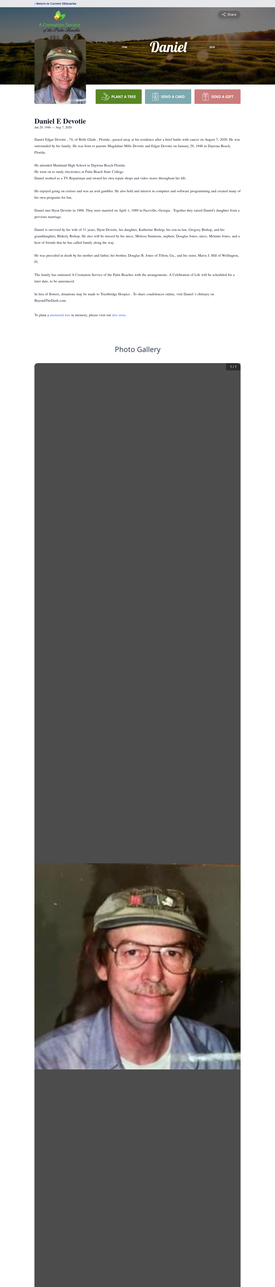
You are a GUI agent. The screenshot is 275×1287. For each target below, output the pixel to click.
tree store (119, 314)
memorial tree (60, 314)
